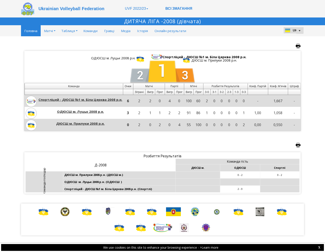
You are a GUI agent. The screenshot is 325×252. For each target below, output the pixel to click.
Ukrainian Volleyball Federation (71, 8)
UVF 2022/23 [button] (135, 8)
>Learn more (209, 247)
